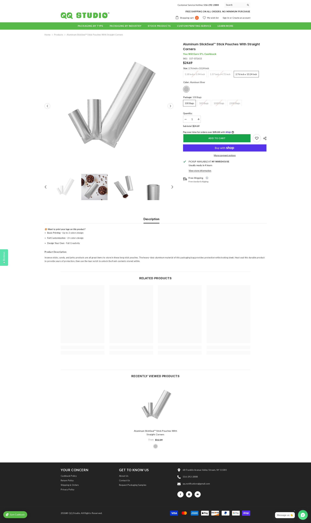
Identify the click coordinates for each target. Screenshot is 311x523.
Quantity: (187, 113)
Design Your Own (55, 243)
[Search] (237, 4)
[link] (257, 138)
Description (152, 219)
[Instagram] (189, 494)
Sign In (226, 18)
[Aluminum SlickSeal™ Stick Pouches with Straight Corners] (155, 405)
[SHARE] (263, 138)
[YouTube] (198, 494)
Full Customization (56, 238)
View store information (200, 170)
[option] (109, 106)
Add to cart (216, 138)
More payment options (225, 155)
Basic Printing (54, 232)
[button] (47, 106)
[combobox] (234, 4)
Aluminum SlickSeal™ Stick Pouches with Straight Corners (155, 432)
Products (58, 34)
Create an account (241, 18)
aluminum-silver (155, 446)
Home (47, 34)
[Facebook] (180, 494)
